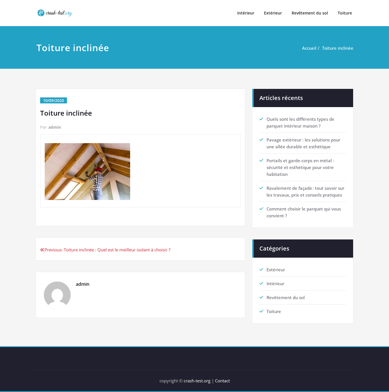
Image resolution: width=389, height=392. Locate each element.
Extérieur (273, 13)
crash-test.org (197, 380)
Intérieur (245, 13)
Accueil (309, 48)
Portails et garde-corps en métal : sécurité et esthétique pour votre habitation (300, 167)
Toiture (345, 13)
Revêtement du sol (310, 13)
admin (54, 127)
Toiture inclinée (337, 48)
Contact (222, 380)
